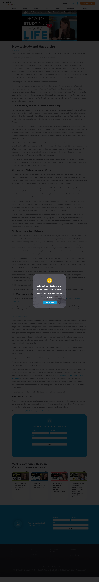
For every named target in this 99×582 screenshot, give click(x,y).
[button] (62, 278)
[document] (49, 291)
